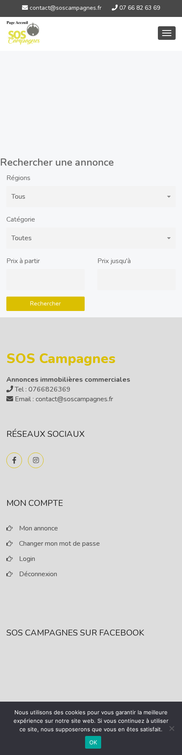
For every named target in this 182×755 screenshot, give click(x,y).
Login (27, 558)
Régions (18, 178)
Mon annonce (38, 528)
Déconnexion (38, 574)
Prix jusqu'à (114, 261)
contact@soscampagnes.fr (65, 8)
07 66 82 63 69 (139, 8)
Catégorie (20, 219)
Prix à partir (23, 261)
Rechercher (45, 304)
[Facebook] (14, 460)
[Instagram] (36, 460)
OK (93, 742)
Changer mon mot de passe (59, 543)
